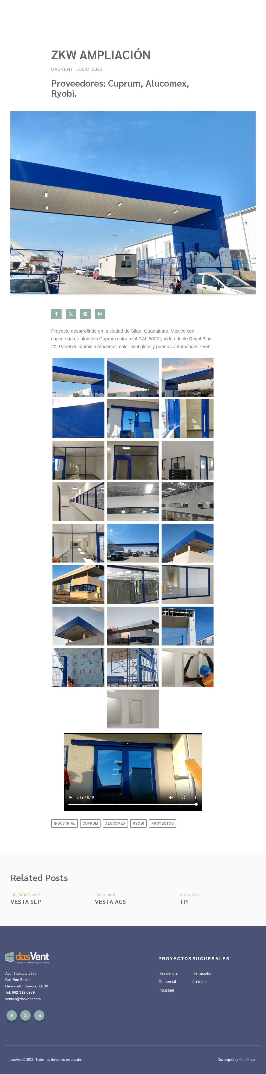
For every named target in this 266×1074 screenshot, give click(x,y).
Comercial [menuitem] (167, 981)
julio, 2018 (105, 895)
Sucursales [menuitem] (207, 959)
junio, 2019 (190, 895)
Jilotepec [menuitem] (200, 981)
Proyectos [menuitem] (173, 959)
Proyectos (162, 823)
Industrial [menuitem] (166, 990)
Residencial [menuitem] (168, 973)
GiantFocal (247, 1060)
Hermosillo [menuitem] (201, 973)
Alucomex (115, 823)
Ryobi (138, 823)
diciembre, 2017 (25, 895)
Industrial (64, 823)
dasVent (62, 69)
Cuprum (90, 823)
